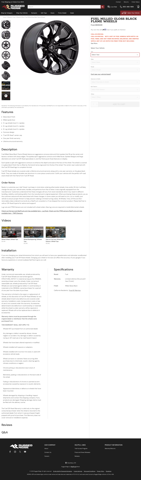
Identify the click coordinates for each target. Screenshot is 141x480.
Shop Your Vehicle (22, 13)
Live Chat (114, 6)
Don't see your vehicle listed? (101, 74)
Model (92, 67)
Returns (126, 2)
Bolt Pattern (94, 86)
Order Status (135, 2)
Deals (72, 13)
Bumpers (34, 13)
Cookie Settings (78, 471)
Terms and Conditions (89, 471)
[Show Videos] (6, 95)
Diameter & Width (95, 79)
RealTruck (73, 466)
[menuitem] (7, 13)
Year (92, 51)
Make (92, 59)
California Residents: (67, 290)
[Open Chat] (109, 7)
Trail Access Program (81, 448)
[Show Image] (6, 24)
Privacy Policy (100, 471)
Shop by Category (6, 13)
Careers (46, 456)
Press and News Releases (82, 452)
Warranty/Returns (110, 448)
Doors (52, 13)
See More (94, 43)
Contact (118, 2)
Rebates (77, 456)
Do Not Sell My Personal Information (62, 471)
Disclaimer (108, 471)
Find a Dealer (62, 13)
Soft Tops (44, 13)
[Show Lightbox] (49, 47)
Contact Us (47, 452)
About (46, 448)
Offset (92, 94)
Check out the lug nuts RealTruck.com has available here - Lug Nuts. (25, 211)
